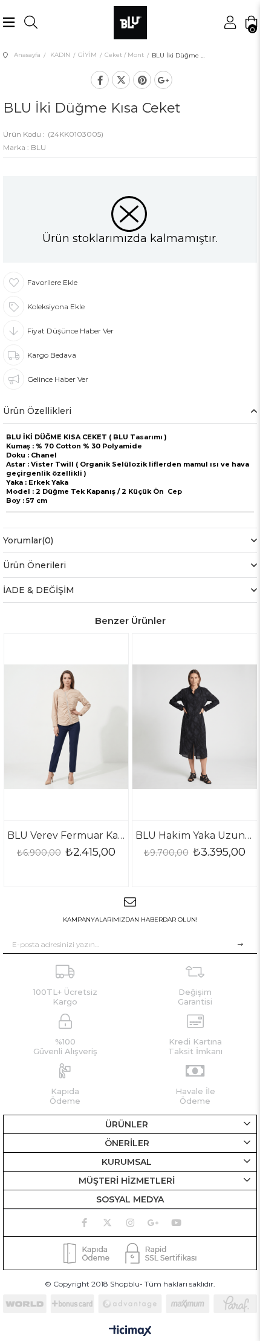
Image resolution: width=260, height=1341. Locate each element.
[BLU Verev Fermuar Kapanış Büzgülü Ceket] (66, 727)
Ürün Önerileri (34, 565)
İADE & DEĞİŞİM (38, 590)
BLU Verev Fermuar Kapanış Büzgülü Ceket (66, 835)
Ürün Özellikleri (37, 410)
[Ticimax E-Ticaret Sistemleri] (130, 1331)
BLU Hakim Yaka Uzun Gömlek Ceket (194, 835)
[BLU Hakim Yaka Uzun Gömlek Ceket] (194, 727)
